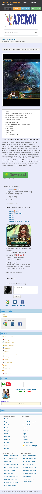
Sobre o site (26, 419)
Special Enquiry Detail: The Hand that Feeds (31, 467)
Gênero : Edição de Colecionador (19, 221)
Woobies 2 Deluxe (9, 470)
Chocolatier (7, 461)
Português (7, 439)
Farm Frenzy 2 (8, 473)
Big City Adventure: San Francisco (12, 458)
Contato (25, 428)
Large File (7, 368)
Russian (6, 448)
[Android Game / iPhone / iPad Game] (8, 8)
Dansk (6, 419)
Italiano (6, 434)
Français (6, 431)
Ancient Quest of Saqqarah (12, 482)
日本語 (6, 445)
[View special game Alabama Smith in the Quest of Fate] (5, 394)
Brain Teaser (7, 374)
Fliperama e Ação (9, 337)
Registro (4, 316)
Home (3, 39)
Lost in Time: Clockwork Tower (31, 455)
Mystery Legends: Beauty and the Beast (12, 455)
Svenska (6, 442)
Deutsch (6, 425)
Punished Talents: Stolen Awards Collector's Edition (31, 473)
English (6, 422)
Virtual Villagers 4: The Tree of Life (12, 476)
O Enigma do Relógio (10, 485)
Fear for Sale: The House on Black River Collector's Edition (31, 461)
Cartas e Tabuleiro (9, 342)
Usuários (25, 431)
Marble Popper (8, 362)
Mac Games (25, 8)
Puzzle (16, 39)
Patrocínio (26, 439)
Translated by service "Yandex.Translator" (27, 482)
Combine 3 (7, 348)
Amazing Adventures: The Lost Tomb (12, 464)
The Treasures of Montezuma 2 (31, 470)
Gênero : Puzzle (14, 190)
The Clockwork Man (28, 464)
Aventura (6, 351)
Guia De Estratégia (31, 446)
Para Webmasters (28, 442)
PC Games (10, 39)
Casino (6, 371)
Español (6, 428)
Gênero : (11, 215)
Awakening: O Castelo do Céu (12, 479)
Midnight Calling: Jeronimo (30, 458)
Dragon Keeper (27, 476)
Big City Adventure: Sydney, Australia (12, 467)
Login (3, 314)
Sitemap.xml (26, 493)
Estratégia (7, 357)
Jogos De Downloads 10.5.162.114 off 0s (19, 3)
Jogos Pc (17, 8)
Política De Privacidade (29, 422)
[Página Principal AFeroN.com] (21, 19)
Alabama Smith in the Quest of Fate (25, 389)
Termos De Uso (27, 425)
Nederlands (7, 437)
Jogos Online (36, 8)
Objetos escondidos (9, 345)
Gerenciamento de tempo (11, 354)
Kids (5, 365)
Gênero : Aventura (15, 213)
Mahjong (6, 340)
